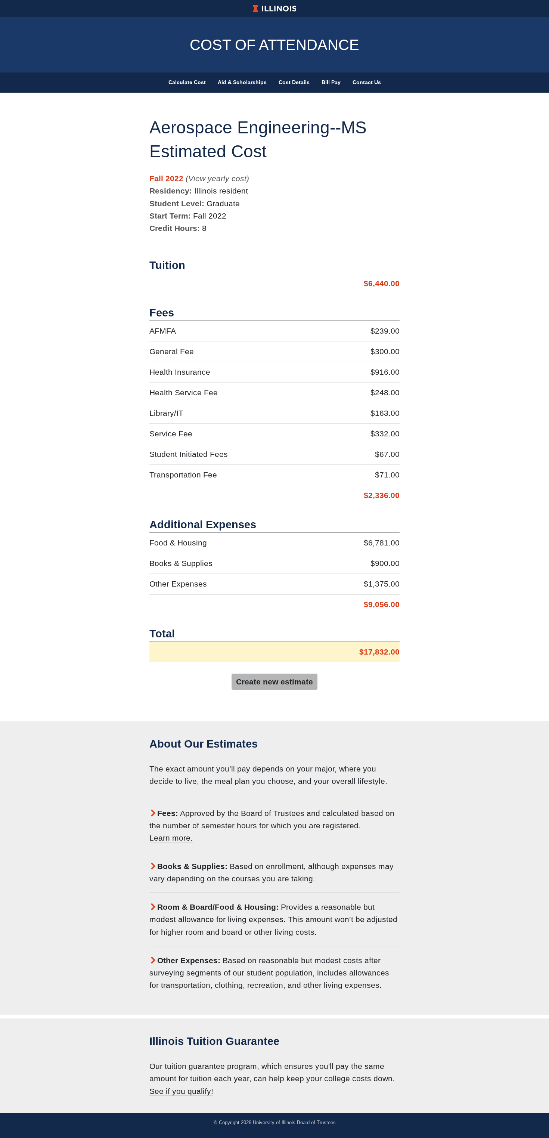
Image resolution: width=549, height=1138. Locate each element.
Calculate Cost (187, 82)
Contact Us (367, 82)
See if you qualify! (181, 1091)
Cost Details (294, 82)
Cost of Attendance (274, 45)
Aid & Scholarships (242, 82)
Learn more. (171, 838)
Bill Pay (331, 82)
